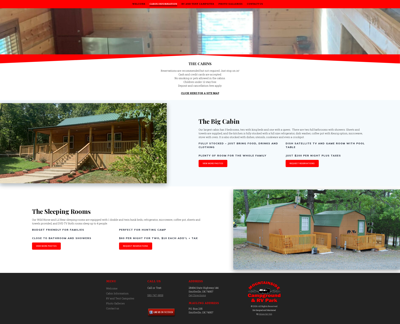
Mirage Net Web (265, 314)
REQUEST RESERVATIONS (302, 163)
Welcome (138, 3)
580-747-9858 (155, 295)
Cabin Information (163, 3)
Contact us (255, 3)
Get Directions (197, 295)
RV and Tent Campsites (197, 3)
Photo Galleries (230, 3)
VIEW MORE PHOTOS (213, 163)
